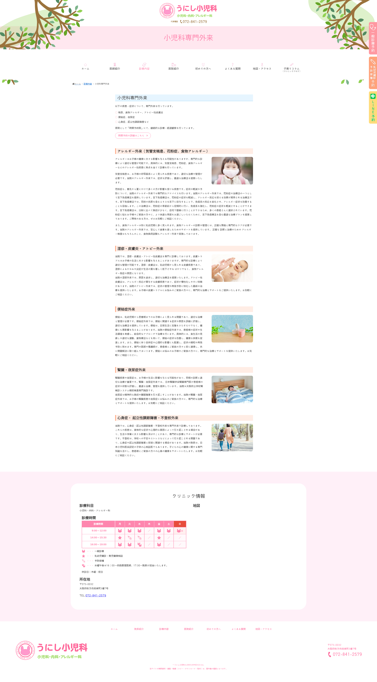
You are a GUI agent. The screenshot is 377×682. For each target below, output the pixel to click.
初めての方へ (203, 68)
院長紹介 (139, 629)
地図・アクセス (262, 68)
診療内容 (88, 84)
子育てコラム (291, 69)
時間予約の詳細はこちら (132, 135)
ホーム (85, 68)
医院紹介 (173, 68)
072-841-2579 (96, 595)
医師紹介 (115, 68)
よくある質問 (233, 68)
